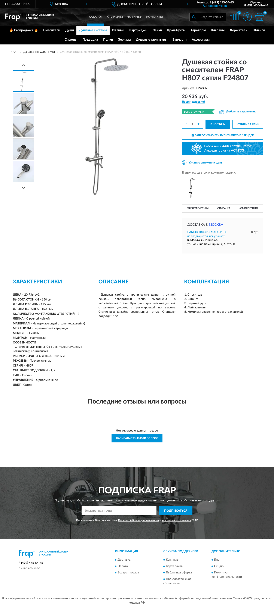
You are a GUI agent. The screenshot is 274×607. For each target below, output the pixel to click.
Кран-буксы (176, 30)
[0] (259, 16)
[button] (215, 5)
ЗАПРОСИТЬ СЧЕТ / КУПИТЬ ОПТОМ (224, 135)
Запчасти (180, 39)
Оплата (123, 566)
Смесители (51, 30)
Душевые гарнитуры (151, 39)
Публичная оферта (179, 572)
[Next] (23, 187)
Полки (108, 39)
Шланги (259, 30)
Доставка (124, 559)
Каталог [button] (96, 16)
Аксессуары (201, 39)
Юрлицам (114, 16)
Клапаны (218, 30)
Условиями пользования (176, 520)
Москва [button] (216, 224)
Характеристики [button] (197, 208)
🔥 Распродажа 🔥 (23, 30)
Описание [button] (223, 208)
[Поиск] (193, 17)
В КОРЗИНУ (217, 124)
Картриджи (138, 30)
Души (69, 30)
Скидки (219, 566)
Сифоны (71, 39)
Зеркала (124, 39)
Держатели (238, 30)
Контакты (154, 16)
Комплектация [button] (248, 208)
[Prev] (23, 65)
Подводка (90, 39)
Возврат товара (128, 572)
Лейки (157, 30)
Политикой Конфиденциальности (138, 520)
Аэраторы (198, 30)
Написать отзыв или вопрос (137, 438)
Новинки (134, 16)
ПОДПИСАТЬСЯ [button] (176, 510)
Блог (217, 559)
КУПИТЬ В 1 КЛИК (248, 124)
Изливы (118, 30)
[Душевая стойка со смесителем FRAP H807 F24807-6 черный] (192, 188)
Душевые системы (93, 30)
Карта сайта (174, 566)
